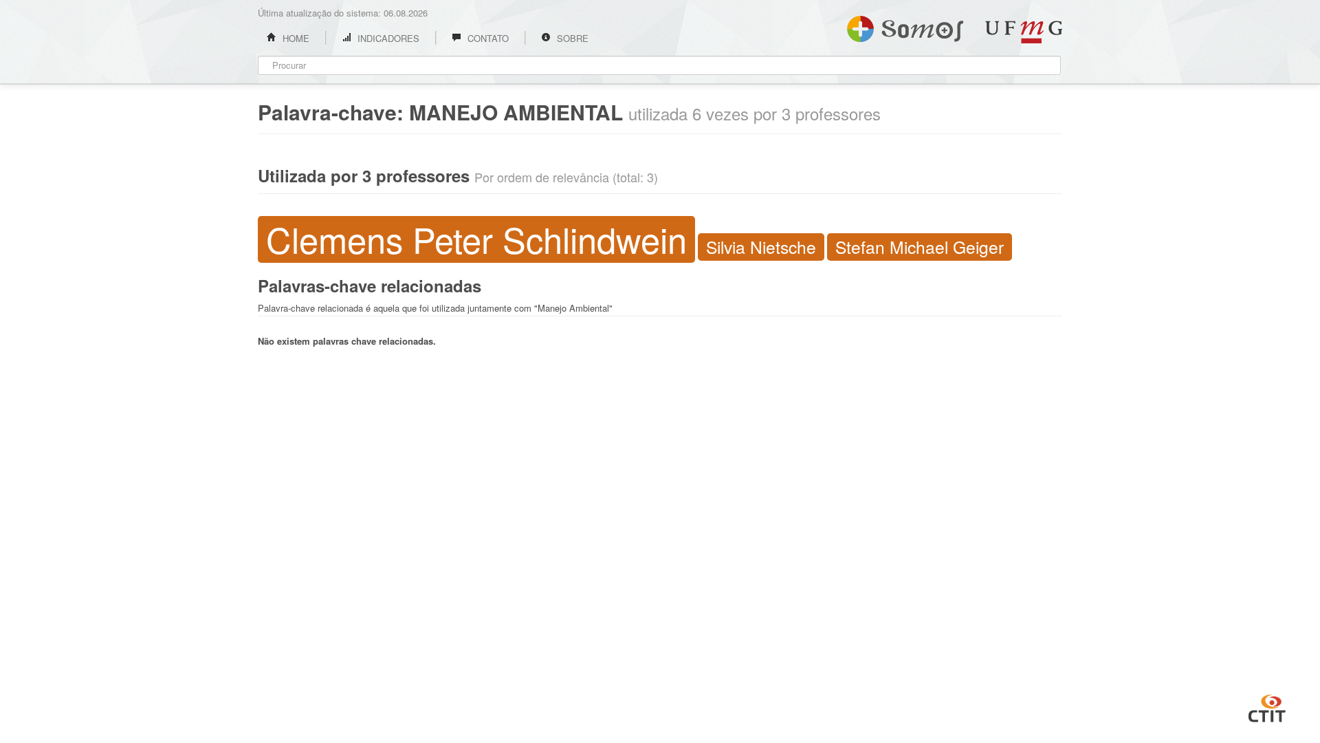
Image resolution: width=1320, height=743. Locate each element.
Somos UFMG (905, 26)
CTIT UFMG (1267, 706)
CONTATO (487, 38)
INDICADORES (387, 38)
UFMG (1023, 32)
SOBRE (571, 38)
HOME (294, 38)
